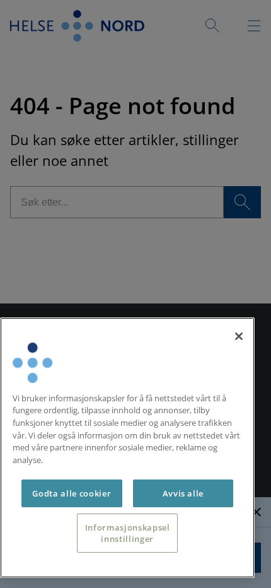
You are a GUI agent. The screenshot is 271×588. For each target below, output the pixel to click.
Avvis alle (183, 493)
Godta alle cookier (71, 493)
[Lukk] (239, 336)
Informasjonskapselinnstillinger (127, 533)
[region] (127, 447)
